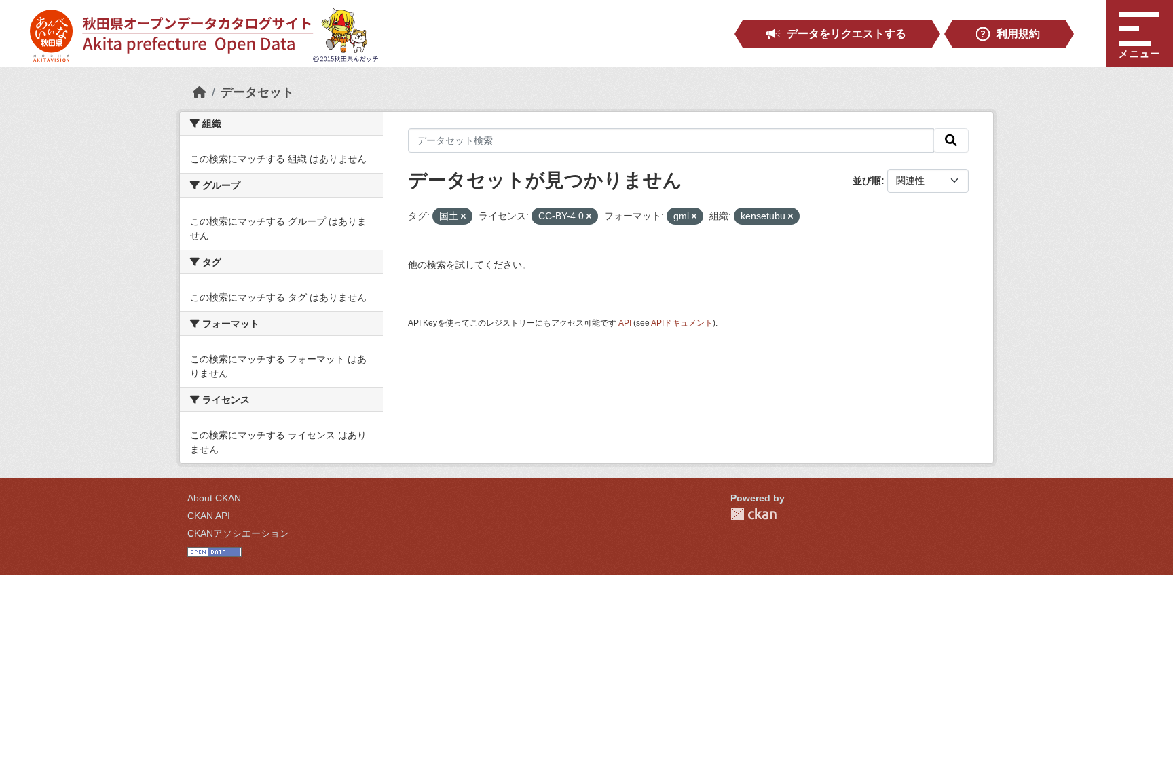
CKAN (753, 514)
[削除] (463, 216)
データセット (257, 92)
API (624, 323)
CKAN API (208, 515)
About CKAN (214, 498)
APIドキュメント (682, 323)
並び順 (867, 180)
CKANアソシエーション (238, 533)
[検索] (951, 140)
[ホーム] (199, 92)
